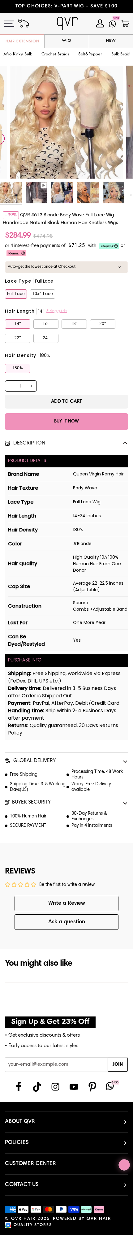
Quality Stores (33, 1225)
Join (118, 1064)
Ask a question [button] (66, 922)
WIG (66, 41)
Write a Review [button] (66, 903)
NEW (111, 41)
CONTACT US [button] (22, 1185)
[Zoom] (21, 167)
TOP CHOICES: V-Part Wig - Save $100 (66, 6)
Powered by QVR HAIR (82, 1219)
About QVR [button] (20, 1121)
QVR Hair (23, 1219)
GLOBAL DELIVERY (34, 761)
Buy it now (66, 421)
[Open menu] (12, 23)
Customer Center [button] (30, 1164)
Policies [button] (17, 1143)
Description (28, 443)
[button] (55, 55)
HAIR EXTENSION (22, 41)
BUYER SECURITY (31, 802)
